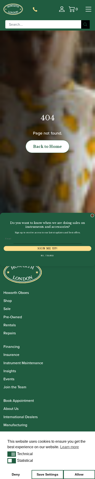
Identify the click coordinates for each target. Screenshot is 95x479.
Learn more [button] (69, 447)
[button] (11, 453)
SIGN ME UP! (47, 248)
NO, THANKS (47, 256)
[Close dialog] (92, 215)
